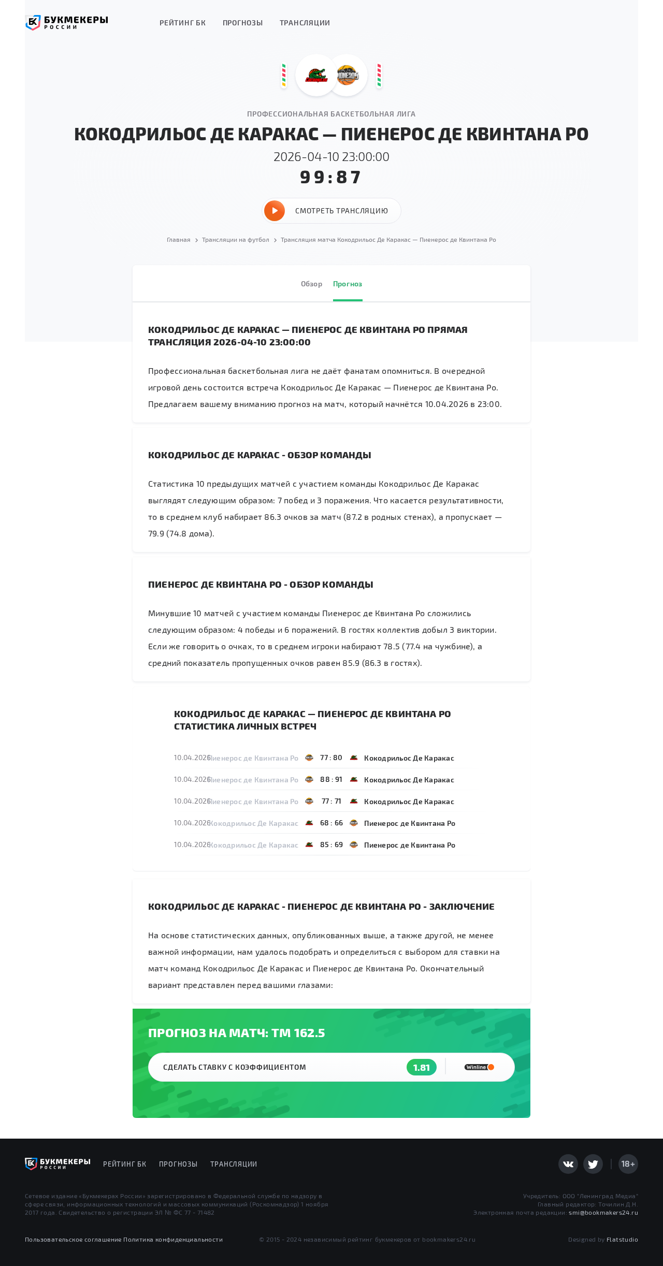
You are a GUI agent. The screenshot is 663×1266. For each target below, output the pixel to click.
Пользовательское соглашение (73, 1239)
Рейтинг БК (183, 22)
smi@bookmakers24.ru (603, 1212)
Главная (179, 239)
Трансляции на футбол (235, 239)
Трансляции (305, 22)
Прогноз (348, 283)
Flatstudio (622, 1239)
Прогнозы (243, 22)
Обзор (311, 283)
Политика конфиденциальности (173, 1239)
